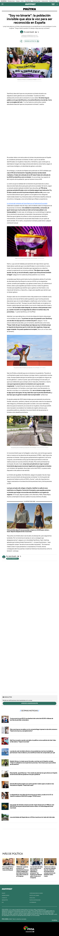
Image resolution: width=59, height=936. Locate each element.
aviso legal (32, 897)
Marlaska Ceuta (11, 1)
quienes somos (5, 895)
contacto (4, 897)
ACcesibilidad (33, 902)
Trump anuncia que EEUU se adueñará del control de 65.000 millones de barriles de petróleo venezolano (31, 719)
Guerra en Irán (45, 1)
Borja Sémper (28, 1)
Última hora (53, 4)
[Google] (36, 32)
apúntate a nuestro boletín (29, 703)
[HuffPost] (7, 888)
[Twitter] (38, 32)
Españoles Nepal (36, 1)
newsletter (5, 900)
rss (3, 902)
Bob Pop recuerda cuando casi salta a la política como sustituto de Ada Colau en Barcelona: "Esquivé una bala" (33, 741)
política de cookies (34, 895)
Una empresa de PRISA (29, 928)
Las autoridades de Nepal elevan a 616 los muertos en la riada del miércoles (32, 817)
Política (29, 9)
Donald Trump (52, 1)
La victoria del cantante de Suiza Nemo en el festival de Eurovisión (27, 203)
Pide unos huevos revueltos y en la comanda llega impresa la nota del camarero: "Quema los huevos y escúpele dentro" (33, 730)
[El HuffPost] (30, 4)
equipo (3, 893)
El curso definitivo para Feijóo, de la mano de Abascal (7, 868)
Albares (18, 1)
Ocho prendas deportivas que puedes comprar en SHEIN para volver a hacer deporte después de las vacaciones (28, 530)
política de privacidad (35, 900)
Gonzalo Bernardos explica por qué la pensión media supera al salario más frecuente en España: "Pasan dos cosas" (32, 784)
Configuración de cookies (36, 893)
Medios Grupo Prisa (29, 932)
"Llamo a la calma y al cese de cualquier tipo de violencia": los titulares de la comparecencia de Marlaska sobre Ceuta (50, 871)
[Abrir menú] (2, 4)
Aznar (22, 1)
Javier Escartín (30, 32)
